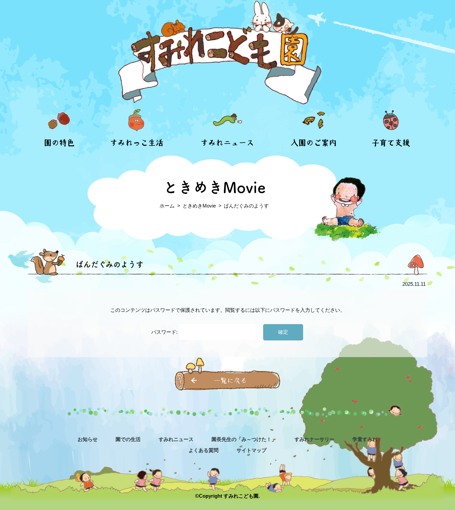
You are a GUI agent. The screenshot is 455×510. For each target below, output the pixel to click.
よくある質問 (204, 450)
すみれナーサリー (314, 439)
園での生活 (128, 439)
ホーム (167, 206)
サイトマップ (251, 450)
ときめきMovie (199, 206)
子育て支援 (391, 143)
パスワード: (165, 332)
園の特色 (59, 143)
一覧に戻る (230, 380)
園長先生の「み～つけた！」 (244, 439)
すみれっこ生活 (137, 143)
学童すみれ (364, 439)
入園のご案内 (314, 143)
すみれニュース (227, 143)
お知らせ (88, 439)
